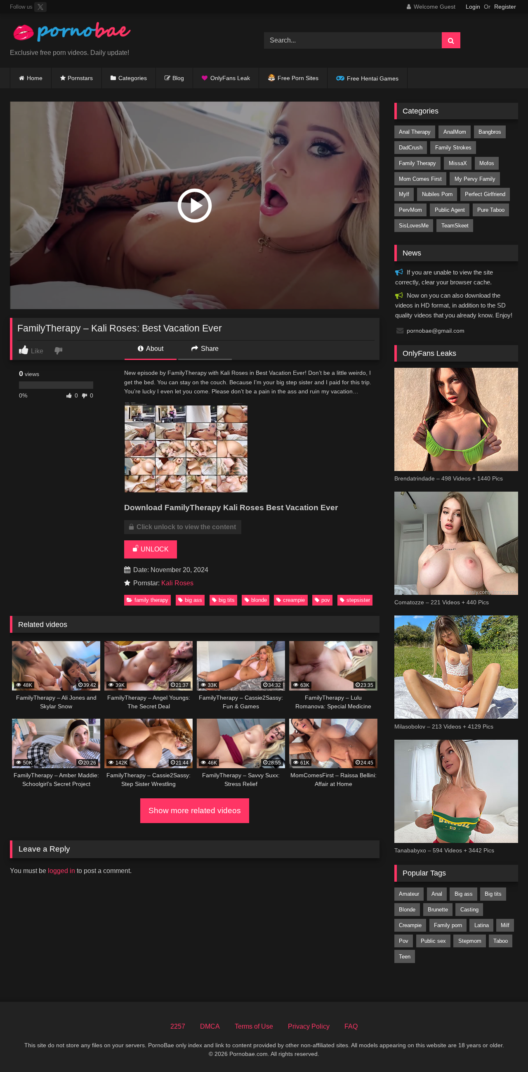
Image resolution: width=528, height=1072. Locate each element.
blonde (259, 600)
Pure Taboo (490, 210)
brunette (438, 909)
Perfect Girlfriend (485, 194)
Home (34, 78)
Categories (132, 78)
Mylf (404, 194)
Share (209, 348)
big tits (227, 600)
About (154, 348)
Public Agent (450, 210)
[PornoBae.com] (72, 34)
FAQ (351, 1026)
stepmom (469, 941)
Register (505, 6)
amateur (409, 894)
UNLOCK (154, 549)
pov (325, 600)
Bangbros (489, 132)
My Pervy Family (475, 179)
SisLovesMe (414, 225)
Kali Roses (177, 583)
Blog (178, 78)
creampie (294, 600)
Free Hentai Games (372, 78)
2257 (177, 1026)
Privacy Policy (309, 1026)
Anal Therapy (415, 132)
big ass (193, 600)
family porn (448, 925)
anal (436, 894)
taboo (500, 941)
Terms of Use (254, 1026)
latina (481, 925)
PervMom (410, 210)
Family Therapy (151, 600)
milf (505, 925)
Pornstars (80, 78)
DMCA (210, 1026)
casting (469, 909)
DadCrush (410, 147)
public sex (433, 941)
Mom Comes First (420, 179)
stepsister (358, 600)
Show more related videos (194, 810)
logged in (61, 870)
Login (473, 6)
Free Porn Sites (298, 78)
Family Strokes (453, 147)
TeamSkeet (455, 225)
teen (404, 957)
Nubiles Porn (437, 194)
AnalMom (454, 132)
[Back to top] (502, 1047)
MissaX (458, 163)
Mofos (486, 163)
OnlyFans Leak (230, 78)
